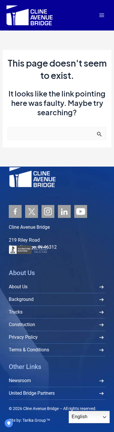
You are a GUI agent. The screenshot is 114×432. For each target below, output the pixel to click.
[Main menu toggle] (101, 15)
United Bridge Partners (32, 393)
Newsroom (20, 380)
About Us (18, 286)
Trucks (16, 312)
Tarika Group (36, 420)
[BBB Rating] (38, 249)
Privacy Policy (23, 337)
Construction (22, 324)
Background (21, 299)
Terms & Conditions (29, 350)
